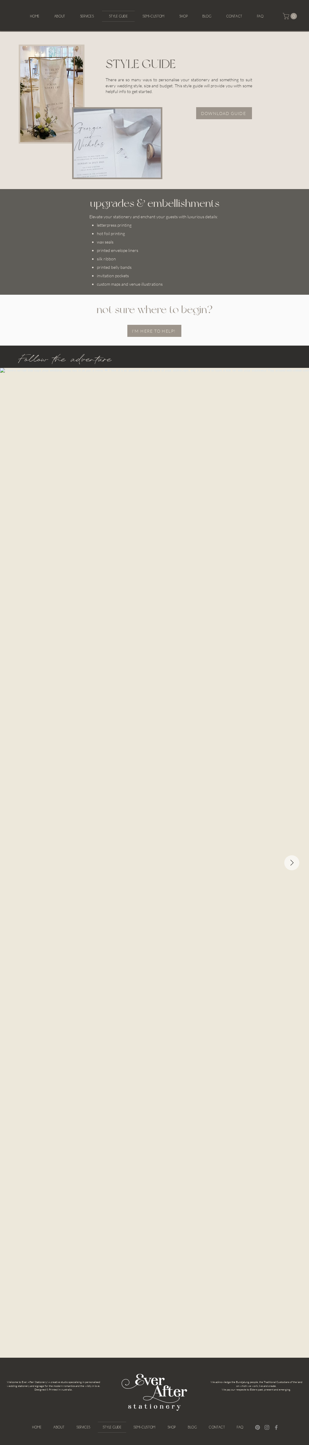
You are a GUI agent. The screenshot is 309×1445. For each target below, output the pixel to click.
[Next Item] (291, 862)
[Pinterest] (257, 1427)
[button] (290, 16)
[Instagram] (267, 1427)
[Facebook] (276, 1427)
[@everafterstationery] (155, 356)
